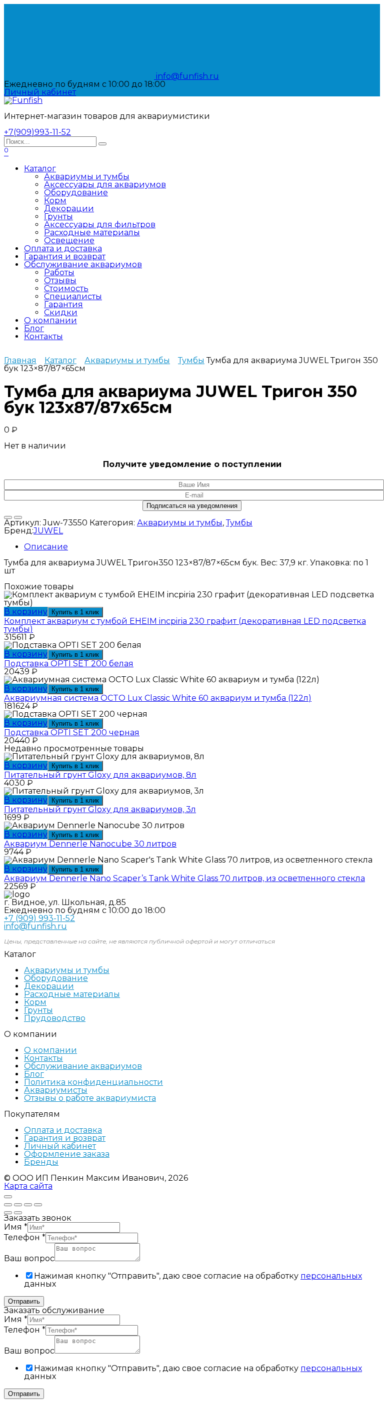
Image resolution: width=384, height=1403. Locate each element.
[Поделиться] (18, 1204)
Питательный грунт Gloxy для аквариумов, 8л (100, 775)
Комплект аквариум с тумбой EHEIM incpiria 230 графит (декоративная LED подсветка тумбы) (185, 625)
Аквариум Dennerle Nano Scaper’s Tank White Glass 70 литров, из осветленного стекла (184, 878)
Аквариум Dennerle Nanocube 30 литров (90, 844)
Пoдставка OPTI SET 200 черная (72, 732)
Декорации (69, 208)
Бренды (41, 1162)
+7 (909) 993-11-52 (39, 918)
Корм (55, 200)
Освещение (69, 240)
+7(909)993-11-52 (37, 132)
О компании (50, 320)
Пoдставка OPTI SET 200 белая (69, 663)
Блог (34, 328)
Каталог (40, 168)
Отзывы (60, 280)
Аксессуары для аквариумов (105, 184)
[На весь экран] (28, 1204)
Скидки (61, 312)
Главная (20, 360)
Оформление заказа (67, 1154)
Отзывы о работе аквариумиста (90, 1098)
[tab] (202, 547)
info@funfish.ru (186, 76)
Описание (46, 546)
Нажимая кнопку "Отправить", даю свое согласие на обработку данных (193, 1280)
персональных (331, 1276)
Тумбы (191, 360)
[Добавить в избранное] (8, 517)
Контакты (43, 336)
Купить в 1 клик (75, 612)
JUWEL (48, 530)
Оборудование (76, 192)
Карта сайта (28, 1186)
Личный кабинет (60, 1146)
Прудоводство (55, 1018)
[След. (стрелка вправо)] (18, 1212)
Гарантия (63, 304)
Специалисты (73, 296)
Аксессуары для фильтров (100, 224)
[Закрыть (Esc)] (8, 1204)
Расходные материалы (92, 232)
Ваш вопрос (29, 1258)
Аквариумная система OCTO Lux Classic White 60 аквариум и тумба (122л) (158, 698)
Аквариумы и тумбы (87, 176)
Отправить (24, 1301)
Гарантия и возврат (65, 256)
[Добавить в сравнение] (18, 517)
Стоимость (66, 288)
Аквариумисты (56, 1090)
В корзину (26, 611)
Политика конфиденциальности (93, 1082)
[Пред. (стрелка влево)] (8, 1212)
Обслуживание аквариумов (83, 264)
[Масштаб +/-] (38, 1204)
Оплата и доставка (63, 248)
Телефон (25, 1237)
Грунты (58, 216)
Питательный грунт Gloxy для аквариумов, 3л (100, 809)
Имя (16, 1227)
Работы (59, 272)
